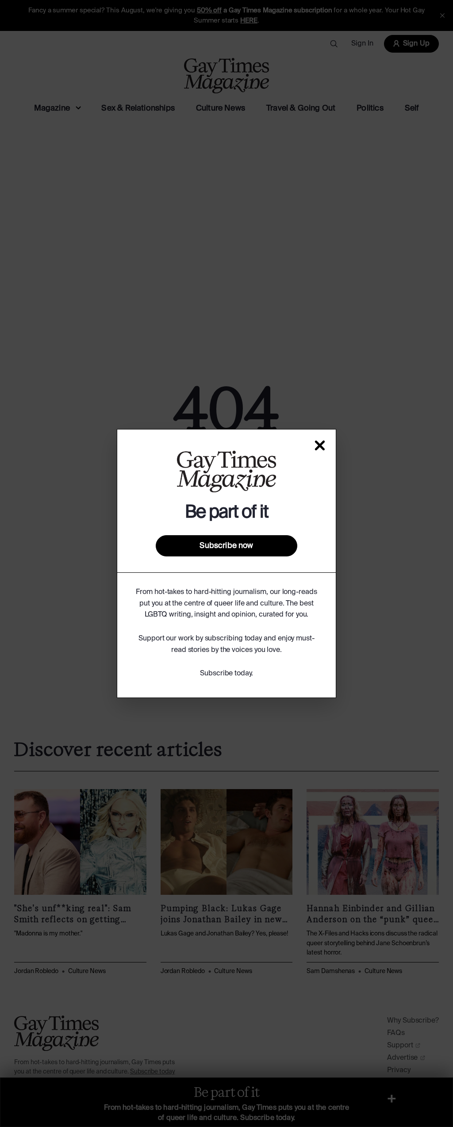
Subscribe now (226, 546)
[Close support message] (320, 445)
